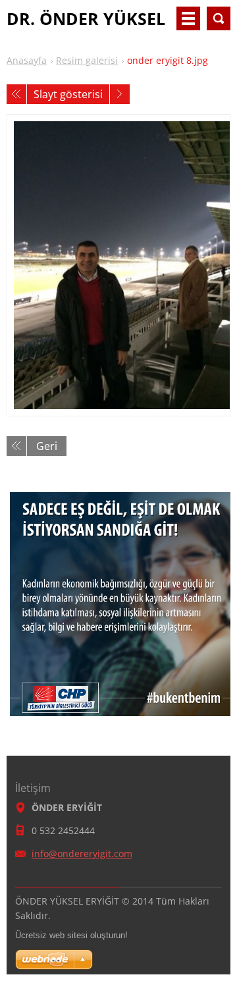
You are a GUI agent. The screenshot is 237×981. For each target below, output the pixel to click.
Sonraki (120, 94)
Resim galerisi (87, 60)
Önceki (16, 94)
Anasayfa (27, 60)
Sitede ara (218, 18)
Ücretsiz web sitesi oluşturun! (71, 935)
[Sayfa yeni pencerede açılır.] (118, 265)
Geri (46, 446)
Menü (188, 18)
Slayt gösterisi (68, 94)
